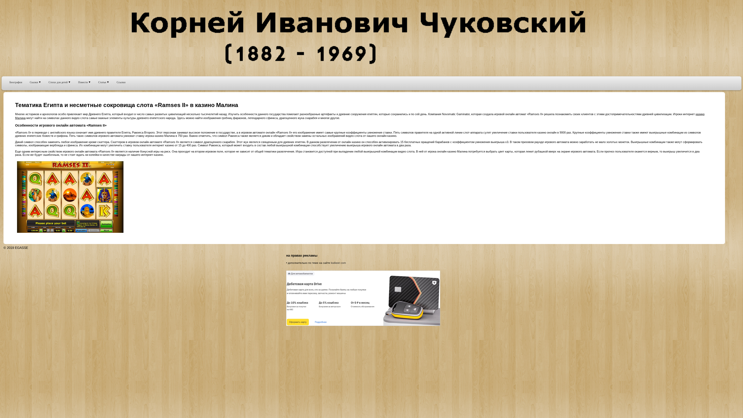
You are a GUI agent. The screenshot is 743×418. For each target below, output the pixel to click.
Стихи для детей (58, 82)
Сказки (34, 82)
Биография (15, 82)
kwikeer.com (338, 262)
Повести (83, 82)
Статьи (102, 82)
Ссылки (121, 82)
